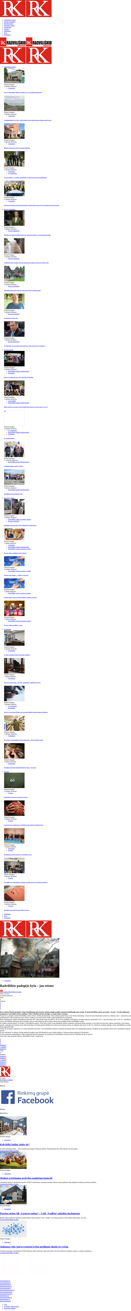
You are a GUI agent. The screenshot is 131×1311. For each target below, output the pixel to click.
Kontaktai (7, 35)
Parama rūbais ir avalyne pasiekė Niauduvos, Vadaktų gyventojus (20, 597)
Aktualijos (10, 20)
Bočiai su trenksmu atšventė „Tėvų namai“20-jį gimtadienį (18, 377)
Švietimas (11, 434)
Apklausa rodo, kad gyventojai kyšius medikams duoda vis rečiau (34, 1246)
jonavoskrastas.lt (5, 1283)
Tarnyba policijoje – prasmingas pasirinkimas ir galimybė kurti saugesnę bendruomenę (25, 177)
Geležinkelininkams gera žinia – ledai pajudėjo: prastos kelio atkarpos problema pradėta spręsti (27, 120)
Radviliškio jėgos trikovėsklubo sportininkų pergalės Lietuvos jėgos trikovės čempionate (25, 882)
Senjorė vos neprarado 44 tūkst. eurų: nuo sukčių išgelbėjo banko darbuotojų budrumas (26, 712)
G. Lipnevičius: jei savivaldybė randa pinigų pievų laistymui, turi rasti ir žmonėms (24, 345)
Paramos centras (9, 25)
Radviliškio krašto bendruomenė (18, 371)
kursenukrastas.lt (5, 1288)
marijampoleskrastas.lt (7, 1290)
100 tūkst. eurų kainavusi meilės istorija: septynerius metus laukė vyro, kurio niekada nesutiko (27, 235)
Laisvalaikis (12, 401)
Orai (5, 33)
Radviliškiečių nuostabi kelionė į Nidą (13, 494)
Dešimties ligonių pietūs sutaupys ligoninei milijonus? (17, 148)
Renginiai (11, 373)
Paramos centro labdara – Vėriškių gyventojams (16, 575)
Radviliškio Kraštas (6, 1080)
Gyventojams (12, 173)
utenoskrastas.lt (5, 1299)
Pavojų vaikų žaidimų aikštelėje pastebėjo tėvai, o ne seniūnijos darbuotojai (23, 92)
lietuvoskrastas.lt (5, 1301)
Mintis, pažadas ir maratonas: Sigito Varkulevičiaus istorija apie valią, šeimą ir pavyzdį (25, 407)
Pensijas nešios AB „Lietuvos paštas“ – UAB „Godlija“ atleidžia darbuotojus (40, 1213)
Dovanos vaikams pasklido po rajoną (13, 625)
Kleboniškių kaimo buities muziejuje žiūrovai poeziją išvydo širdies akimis (22, 290)
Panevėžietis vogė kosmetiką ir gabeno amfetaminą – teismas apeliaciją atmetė (23, 740)
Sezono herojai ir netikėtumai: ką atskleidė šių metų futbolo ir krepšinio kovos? (23, 825)
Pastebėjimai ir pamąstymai (11, 318)
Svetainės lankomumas (11, 1306)
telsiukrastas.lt (4, 1296)
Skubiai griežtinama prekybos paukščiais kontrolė (26, 1178)
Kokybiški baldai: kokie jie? (15, 1144)
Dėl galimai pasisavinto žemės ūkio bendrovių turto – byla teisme (20, 767)
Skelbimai (7, 31)
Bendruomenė (8, 24)
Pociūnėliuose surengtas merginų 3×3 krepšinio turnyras (18, 854)
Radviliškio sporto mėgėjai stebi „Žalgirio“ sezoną (16, 910)
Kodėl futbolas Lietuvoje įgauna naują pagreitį (15, 797)
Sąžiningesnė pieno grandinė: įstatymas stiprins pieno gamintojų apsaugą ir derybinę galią (26, 262)
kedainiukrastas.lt (5, 1284)
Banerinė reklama (9, 1308)
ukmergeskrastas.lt (6, 1297)
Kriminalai (7, 27)
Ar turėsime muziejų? (9, 438)
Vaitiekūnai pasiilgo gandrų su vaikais (13, 466)
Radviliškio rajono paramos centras (19, 519)
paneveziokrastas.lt (6, 1292)
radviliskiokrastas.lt (6, 1294)
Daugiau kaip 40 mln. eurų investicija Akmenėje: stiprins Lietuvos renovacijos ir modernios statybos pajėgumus (31, 205)
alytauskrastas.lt (5, 1281)
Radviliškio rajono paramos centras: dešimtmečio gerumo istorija (20, 525)
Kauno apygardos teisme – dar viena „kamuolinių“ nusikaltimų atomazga (22, 682)
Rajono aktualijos (9, 22)
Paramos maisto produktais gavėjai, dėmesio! (15, 553)
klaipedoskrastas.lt (6, 1286)
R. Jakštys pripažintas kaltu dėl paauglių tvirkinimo (17, 654)
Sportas (6, 29)
